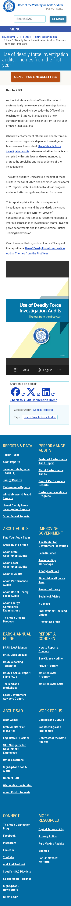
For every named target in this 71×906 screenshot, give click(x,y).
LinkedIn (8, 850)
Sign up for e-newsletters (35, 77)
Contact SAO (11, 778)
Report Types (11, 454)
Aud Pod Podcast (14, 864)
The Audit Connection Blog (38, 37)
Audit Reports (11, 461)
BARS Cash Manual (15, 654)
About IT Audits (12, 573)
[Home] (33, 7)
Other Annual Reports (16, 516)
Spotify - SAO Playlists (17, 871)
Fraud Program (48, 665)
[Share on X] (32, 394)
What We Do (10, 719)
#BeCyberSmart (49, 571)
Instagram (9, 842)
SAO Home (9, 37)
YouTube (8, 857)
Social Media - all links (17, 878)
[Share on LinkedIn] (48, 394)
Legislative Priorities (16, 737)
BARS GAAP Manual (15, 647)
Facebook (9, 835)
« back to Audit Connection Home (33, 400)
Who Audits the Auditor (17, 785)
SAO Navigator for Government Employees (14, 749)
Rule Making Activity (51, 843)
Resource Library (49, 589)
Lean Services (47, 553)
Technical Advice (49, 596)
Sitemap (44, 850)
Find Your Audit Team (16, 537)
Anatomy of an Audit (15, 544)
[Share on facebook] (17, 394)
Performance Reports (16, 487)
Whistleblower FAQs (51, 683)
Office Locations (13, 759)
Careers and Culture (51, 719)
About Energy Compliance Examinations (11, 606)
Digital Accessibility (51, 829)
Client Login (10, 896)
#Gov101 (44, 603)
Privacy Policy (48, 836)
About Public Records (16, 792)
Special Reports (43, 410)
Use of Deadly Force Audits (40, 417)
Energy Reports (12, 480)
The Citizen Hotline (51, 658)
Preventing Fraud (49, 621)
